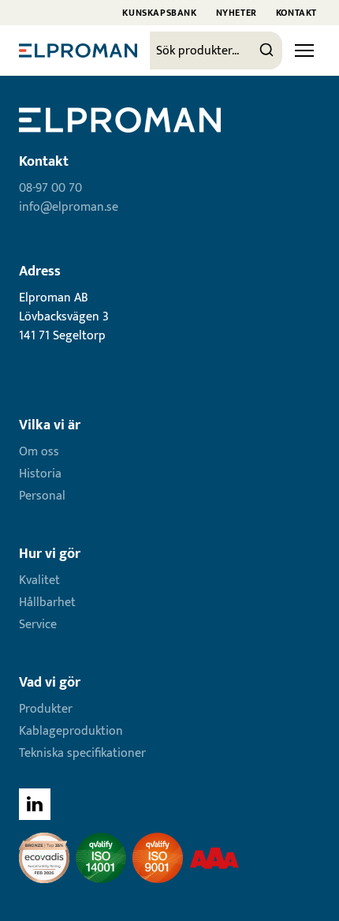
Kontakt (296, 13)
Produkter (46, 709)
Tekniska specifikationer (82, 753)
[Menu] (304, 50)
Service (38, 624)
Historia (40, 474)
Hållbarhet (47, 602)
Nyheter (236, 13)
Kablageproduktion (71, 731)
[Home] (78, 50)
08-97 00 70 (50, 188)
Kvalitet (39, 580)
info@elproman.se (68, 207)
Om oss (39, 451)
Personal (42, 496)
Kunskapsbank (159, 13)
